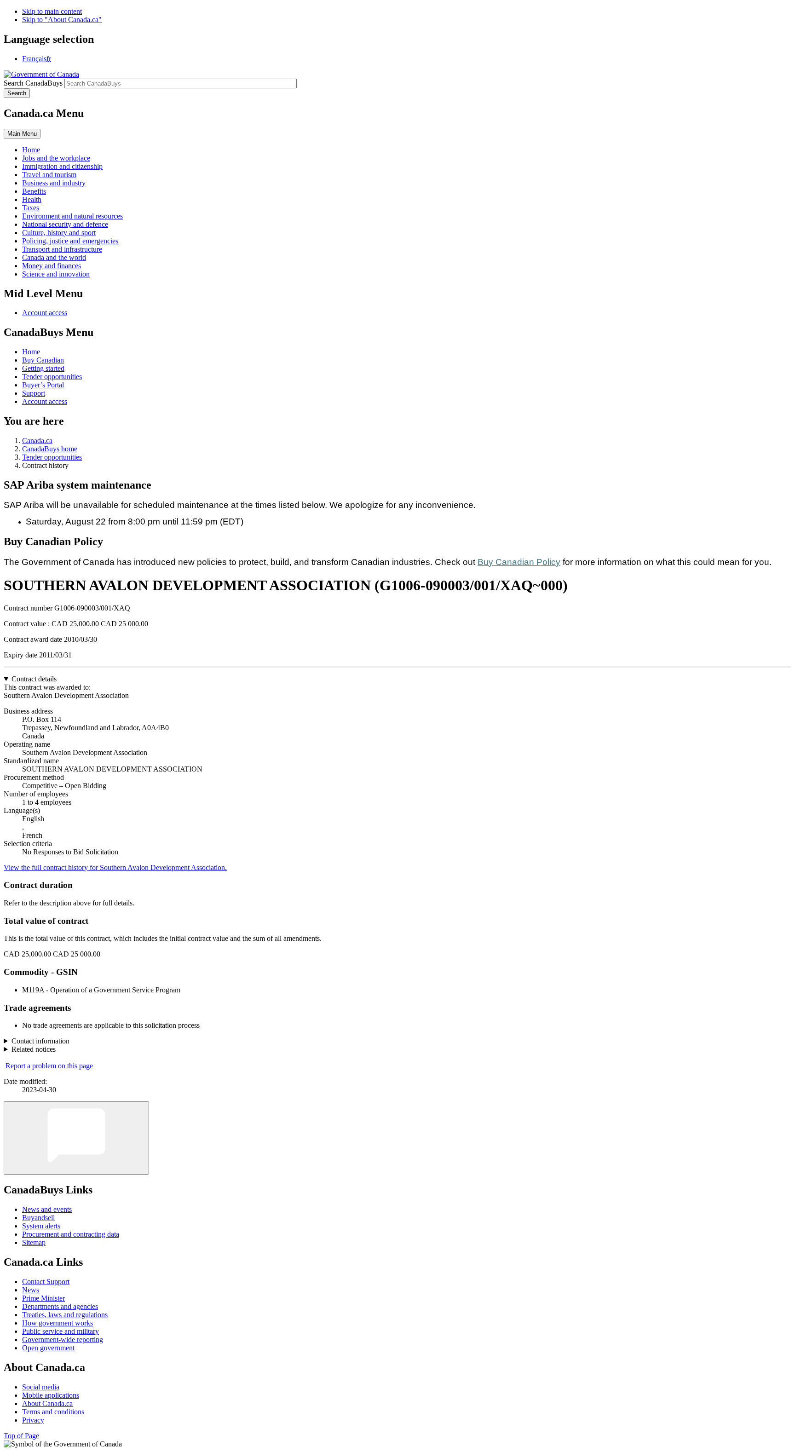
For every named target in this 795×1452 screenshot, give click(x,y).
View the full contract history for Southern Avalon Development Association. (115, 867)
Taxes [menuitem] (30, 208)
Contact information (40, 1041)
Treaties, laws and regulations (65, 1315)
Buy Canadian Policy (519, 562)
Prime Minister (43, 1298)
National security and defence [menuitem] (65, 224)
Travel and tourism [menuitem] (49, 175)
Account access (44, 313)
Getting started (43, 368)
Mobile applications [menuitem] (50, 1395)
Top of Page (21, 1436)
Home (31, 352)
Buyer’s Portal (43, 385)
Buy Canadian (43, 360)
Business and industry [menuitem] (54, 183)
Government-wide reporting (62, 1339)
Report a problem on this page (49, 1066)
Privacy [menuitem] (33, 1420)
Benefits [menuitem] (34, 191)
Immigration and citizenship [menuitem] (62, 166)
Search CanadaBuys (33, 83)
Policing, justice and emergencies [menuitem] (70, 241)
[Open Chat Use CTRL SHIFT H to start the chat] (76, 1138)
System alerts (41, 1226)
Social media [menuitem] (40, 1387)
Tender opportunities (52, 376)
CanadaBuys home (49, 449)
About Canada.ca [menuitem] (47, 1403)
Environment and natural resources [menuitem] (72, 216)
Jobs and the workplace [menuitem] (56, 158)
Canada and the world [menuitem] (54, 257)
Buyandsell (38, 1218)
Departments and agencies (60, 1306)
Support (33, 393)
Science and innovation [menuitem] (56, 274)
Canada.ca (37, 440)
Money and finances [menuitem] (51, 266)
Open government (48, 1348)
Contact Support (45, 1281)
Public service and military (60, 1331)
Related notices (34, 1049)
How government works (57, 1323)
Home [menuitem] (31, 150)
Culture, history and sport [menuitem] (59, 232)
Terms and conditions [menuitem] (53, 1412)
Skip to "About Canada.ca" (62, 19)
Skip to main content (52, 11)
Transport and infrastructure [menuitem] (62, 249)
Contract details (34, 679)
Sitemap (34, 1242)
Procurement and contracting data (70, 1234)
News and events (47, 1209)
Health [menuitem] (31, 199)
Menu (22, 133)
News (30, 1290)
